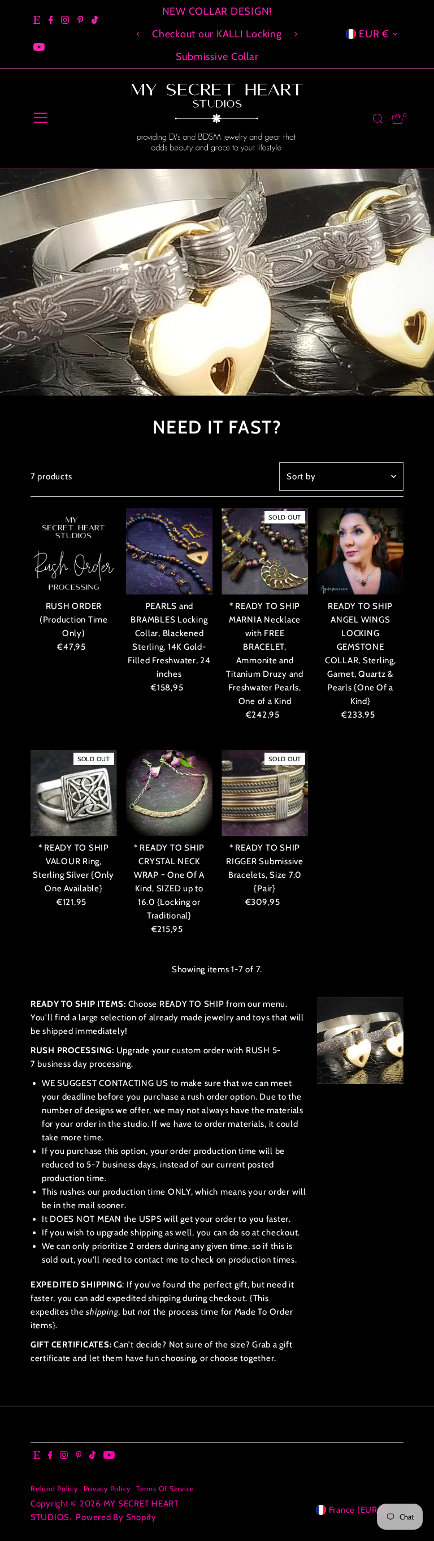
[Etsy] (37, 20)
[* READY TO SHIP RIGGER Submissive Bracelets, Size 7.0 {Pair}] (265, 793)
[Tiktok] (95, 20)
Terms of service (165, 1488)
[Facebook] (51, 20)
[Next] (295, 34)
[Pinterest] (80, 20)
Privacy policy (107, 1488)
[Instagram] (65, 20)
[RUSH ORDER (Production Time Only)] (74, 551)
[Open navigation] (41, 119)
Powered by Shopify (116, 1517)
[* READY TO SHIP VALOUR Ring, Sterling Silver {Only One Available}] (74, 793)
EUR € (374, 34)
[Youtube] (39, 47)
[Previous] (138, 34)
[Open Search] (378, 119)
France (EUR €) (359, 1510)
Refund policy (54, 1488)
